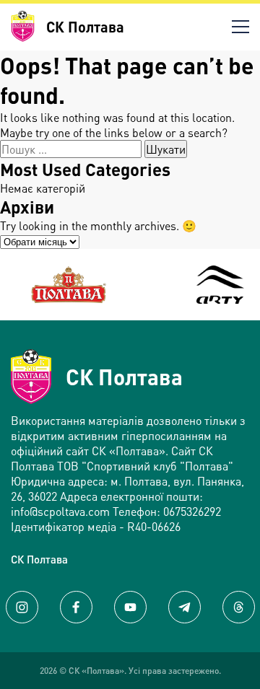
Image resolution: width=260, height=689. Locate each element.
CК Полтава (39, 559)
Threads (238, 607)
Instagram (22, 607)
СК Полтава (124, 376)
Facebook (76, 607)
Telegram (184, 607)
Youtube (130, 607)
